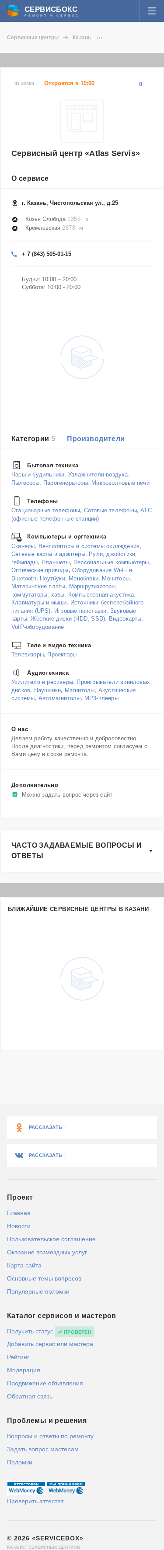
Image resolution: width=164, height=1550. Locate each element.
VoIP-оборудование (37, 627)
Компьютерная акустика (101, 594)
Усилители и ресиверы (42, 682)
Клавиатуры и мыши (38, 602)
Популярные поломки (38, 1291)
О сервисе (30, 178)
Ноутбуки (52, 578)
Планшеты (56, 562)
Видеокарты (125, 618)
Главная (19, 1212)
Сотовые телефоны (110, 510)
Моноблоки (83, 578)
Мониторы (115, 578)
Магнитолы (80, 690)
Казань (82, 38)
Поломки (19, 1462)
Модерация (23, 1370)
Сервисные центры (33, 38)
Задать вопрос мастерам (43, 1449)
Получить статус (30, 1331)
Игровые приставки (80, 611)
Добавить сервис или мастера (50, 1343)
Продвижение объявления (45, 1383)
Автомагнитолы (59, 698)
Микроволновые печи (120, 483)
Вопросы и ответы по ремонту (50, 1436)
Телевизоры (27, 654)
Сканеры (23, 545)
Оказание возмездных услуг (47, 1252)
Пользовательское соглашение (51, 1239)
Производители (96, 438)
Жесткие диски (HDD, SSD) (68, 618)
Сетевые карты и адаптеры (48, 554)
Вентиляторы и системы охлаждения (89, 545)
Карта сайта (24, 1265)
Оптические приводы (40, 570)
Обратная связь (29, 1396)
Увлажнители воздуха (98, 474)
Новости (19, 1225)
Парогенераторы (65, 483)
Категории (33, 438)
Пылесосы (25, 483)
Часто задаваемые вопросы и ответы (76, 851)
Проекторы (62, 654)
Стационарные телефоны (45, 510)
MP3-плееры (101, 698)
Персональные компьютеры (111, 562)
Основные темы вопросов (44, 1278)
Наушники (47, 690)
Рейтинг (18, 1356)
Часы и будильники (37, 474)
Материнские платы (38, 586)
